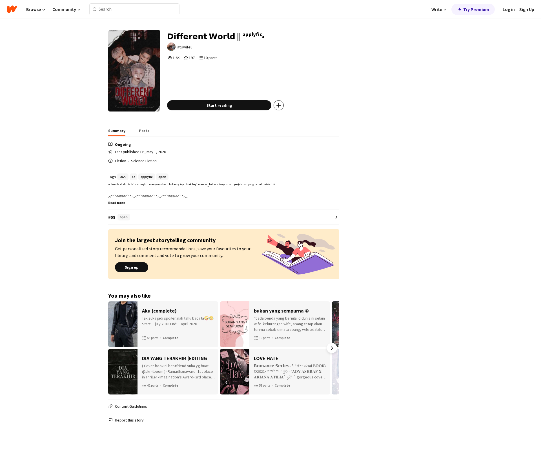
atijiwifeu (184, 47)
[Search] (94, 9)
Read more (116, 202)
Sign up (132, 267)
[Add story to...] (279, 105)
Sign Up (526, 9)
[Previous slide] (115, 348)
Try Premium (476, 9)
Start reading (219, 105)
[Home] (12, 9)
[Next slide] (332, 348)
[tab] (116, 132)
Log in (509, 9)
